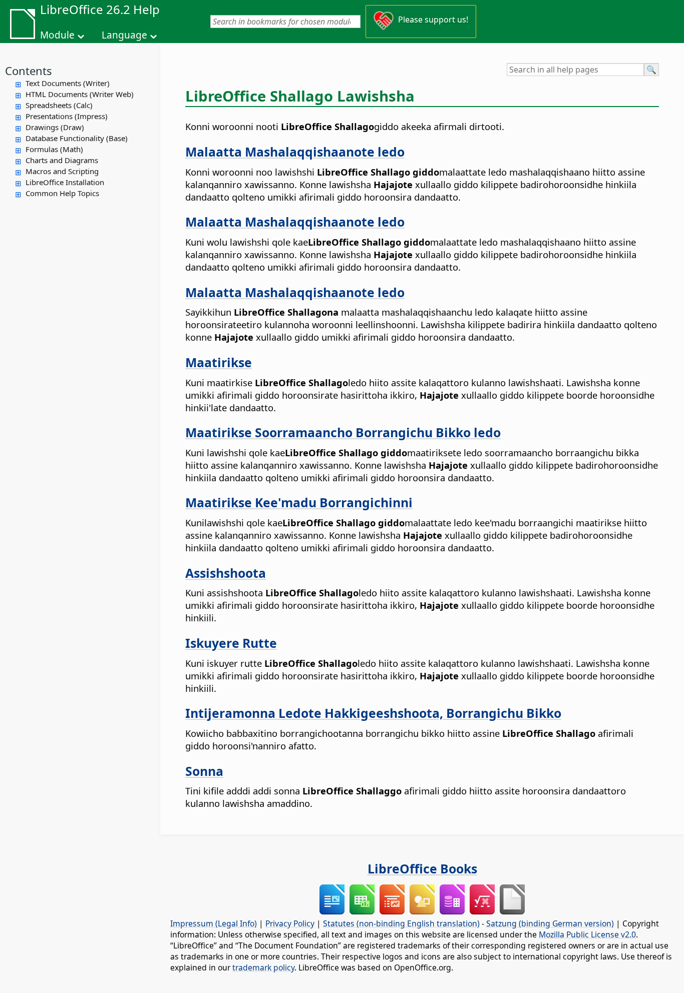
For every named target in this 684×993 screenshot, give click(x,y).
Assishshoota (225, 572)
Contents (28, 70)
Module (57, 35)
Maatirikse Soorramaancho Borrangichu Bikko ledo (343, 432)
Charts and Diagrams (62, 160)
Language (124, 35)
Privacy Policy (289, 923)
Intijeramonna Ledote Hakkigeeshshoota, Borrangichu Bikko (373, 712)
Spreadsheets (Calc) (59, 105)
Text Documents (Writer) (68, 83)
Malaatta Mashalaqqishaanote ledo (295, 151)
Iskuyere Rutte (231, 642)
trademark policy (263, 967)
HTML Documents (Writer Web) (80, 94)
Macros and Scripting (62, 171)
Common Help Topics (62, 193)
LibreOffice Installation (65, 182)
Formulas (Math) (54, 149)
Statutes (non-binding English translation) (401, 923)
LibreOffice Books (422, 868)
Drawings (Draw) (55, 127)
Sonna (204, 770)
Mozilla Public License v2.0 (587, 934)
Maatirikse (218, 362)
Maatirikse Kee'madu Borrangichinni (299, 502)
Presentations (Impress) (67, 116)
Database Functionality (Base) (77, 138)
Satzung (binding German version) (550, 923)
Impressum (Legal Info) (213, 923)
